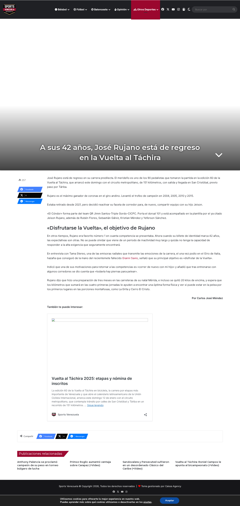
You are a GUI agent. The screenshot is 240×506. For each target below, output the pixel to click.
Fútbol (80, 9)
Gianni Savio (130, 258)
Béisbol (62, 9)
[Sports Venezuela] (9, 9)
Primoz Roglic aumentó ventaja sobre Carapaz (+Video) (90, 463)
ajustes (147, 502)
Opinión (121, 9)
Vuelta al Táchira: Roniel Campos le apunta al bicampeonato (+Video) (198, 463)
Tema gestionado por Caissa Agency (161, 486)
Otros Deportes (146, 9)
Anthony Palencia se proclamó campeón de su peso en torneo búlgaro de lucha (37, 465)
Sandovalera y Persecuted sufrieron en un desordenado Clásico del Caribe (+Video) (146, 465)
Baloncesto (101, 9)
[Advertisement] (120, 44)
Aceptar (169, 500)
